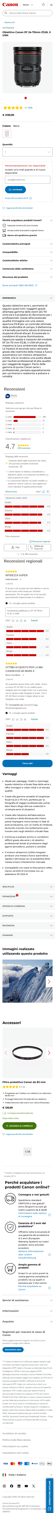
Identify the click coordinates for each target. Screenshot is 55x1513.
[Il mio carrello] (43, 4)
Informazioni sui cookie (15, 1446)
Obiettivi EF (9, 22)
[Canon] (10, 4)
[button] (26, 98)
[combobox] (27, 13)
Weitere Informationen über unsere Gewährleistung (31, 1254)
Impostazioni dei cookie (15, 1452)
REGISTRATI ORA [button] (13, 1350)
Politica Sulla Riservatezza (16, 1440)
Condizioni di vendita (14, 1433)
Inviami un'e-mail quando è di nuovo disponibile (25, 171)
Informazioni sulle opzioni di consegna (32, 1215)
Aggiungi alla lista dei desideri (19, 208)
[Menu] (51, 4)
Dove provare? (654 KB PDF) (18, 285)
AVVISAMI (17, 189)
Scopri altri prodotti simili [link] (16, 198)
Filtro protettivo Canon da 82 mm (24, 1082)
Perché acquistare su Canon (29, 1288)
